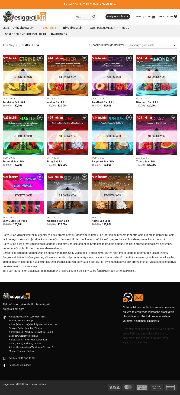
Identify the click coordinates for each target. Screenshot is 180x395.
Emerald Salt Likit (13, 161)
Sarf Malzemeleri (102, 27)
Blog (125, 27)
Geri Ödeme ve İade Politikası (26, 34)
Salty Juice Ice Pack (15, 220)
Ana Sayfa (10, 45)
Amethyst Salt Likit (103, 102)
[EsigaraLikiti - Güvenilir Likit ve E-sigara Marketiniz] (25, 17)
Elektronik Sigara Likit (19, 27)
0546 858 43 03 (26, 358)
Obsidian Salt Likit (58, 220)
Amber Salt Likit (56, 102)
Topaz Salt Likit (145, 161)
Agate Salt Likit (101, 220)
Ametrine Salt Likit (14, 102)
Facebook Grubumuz (20, 364)
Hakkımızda (59, 34)
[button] (117, 17)
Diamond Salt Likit (147, 102)
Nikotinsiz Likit (74, 27)
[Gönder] (94, 17)
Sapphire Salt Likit (103, 161)
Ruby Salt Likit (55, 161)
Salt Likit (49, 27)
